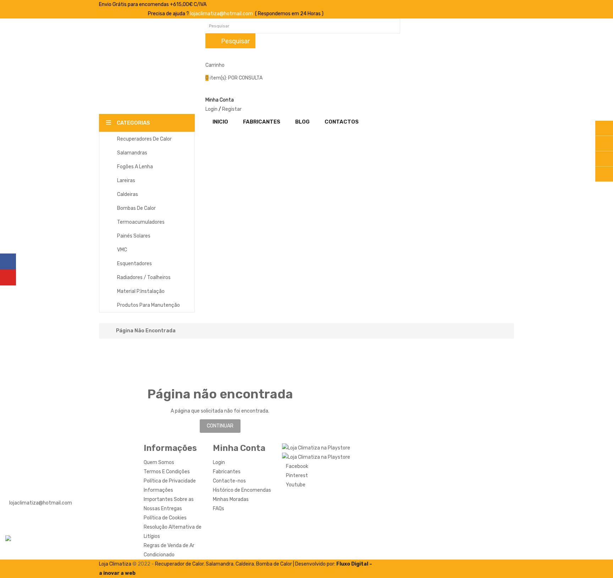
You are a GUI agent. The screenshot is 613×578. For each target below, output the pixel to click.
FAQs (218, 509)
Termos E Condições (167, 472)
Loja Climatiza (115, 564)
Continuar (220, 426)
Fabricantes (227, 472)
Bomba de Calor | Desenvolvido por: (296, 564)
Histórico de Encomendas (242, 490)
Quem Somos (159, 462)
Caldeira (245, 564)
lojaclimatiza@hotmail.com (221, 14)
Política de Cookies (165, 518)
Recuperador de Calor (179, 564)
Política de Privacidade (170, 481)
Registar (232, 109)
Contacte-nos (229, 481)
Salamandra (219, 564)
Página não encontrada (146, 330)
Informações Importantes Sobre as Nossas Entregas (169, 499)
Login (211, 109)
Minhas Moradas (231, 499)
